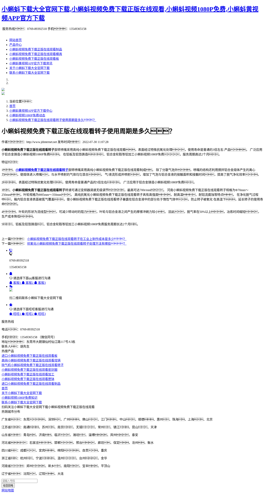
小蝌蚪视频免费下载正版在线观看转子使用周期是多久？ (52, 120)
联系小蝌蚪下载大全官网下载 (29, 72)
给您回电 (8, 485)
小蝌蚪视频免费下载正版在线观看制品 (35, 49)
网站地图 (8, 490)
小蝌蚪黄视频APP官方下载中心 (30, 110)
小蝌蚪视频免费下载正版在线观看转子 (42, 170)
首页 (12, 106)
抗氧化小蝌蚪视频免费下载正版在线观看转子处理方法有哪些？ (76, 243)
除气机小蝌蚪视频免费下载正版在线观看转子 (33, 365)
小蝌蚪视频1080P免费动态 (27, 115)
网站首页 (15, 40)
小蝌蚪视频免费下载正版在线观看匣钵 (28, 379)
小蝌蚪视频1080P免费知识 (19, 397)
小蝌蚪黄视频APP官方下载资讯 (30, 63)
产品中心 (15, 44)
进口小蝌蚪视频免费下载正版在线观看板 (29, 355)
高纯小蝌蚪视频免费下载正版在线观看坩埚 (31, 360)
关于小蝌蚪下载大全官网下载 (29, 68)
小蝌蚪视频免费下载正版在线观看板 (34, 58)
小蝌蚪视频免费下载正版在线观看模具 (35, 54)
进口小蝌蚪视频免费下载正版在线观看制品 (31, 383)
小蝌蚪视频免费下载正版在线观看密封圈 (29, 369)
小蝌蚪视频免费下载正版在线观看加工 (28, 374)
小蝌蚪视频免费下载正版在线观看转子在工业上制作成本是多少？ (76, 239)
